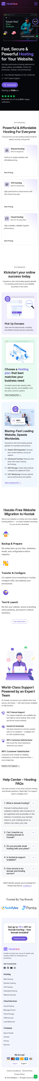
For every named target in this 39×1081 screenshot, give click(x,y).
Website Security (10, 995)
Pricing (6, 1041)
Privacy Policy (19, 1074)
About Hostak (8, 1033)
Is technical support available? (14, 858)
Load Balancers (9, 1022)
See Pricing (8, 172)
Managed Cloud (9, 1010)
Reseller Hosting (10, 983)
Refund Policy (27, 1071)
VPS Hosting (8, 987)
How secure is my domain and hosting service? (14, 871)
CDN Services (9, 1018)
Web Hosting (8, 979)
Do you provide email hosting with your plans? (17, 847)
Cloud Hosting (9, 1006)
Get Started (11, 85)
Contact (6, 1037)
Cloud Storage (9, 1014)
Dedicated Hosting (10, 991)
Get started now (20, 621)
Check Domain (19, 938)
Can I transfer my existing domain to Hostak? (14, 835)
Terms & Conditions (14, 1071)
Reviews (7, 1045)
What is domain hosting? (16, 803)
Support (15, 1063)
